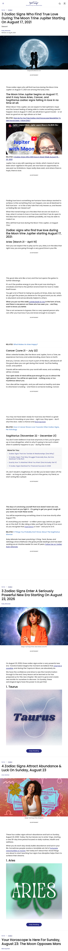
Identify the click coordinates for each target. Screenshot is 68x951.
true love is (29, 526)
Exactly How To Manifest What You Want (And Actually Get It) (33, 462)
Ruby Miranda (6, 30)
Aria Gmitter (5, 775)
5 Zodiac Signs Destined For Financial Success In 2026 (30, 466)
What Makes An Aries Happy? (26, 344)
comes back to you (37, 302)
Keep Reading (34, 751)
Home (3, 10)
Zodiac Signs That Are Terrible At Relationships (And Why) (31, 454)
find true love (40, 422)
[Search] (59, 3)
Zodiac (10, 10)
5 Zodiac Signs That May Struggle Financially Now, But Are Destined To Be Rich (31, 458)
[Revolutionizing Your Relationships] (34, 3)
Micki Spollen (6, 949)
